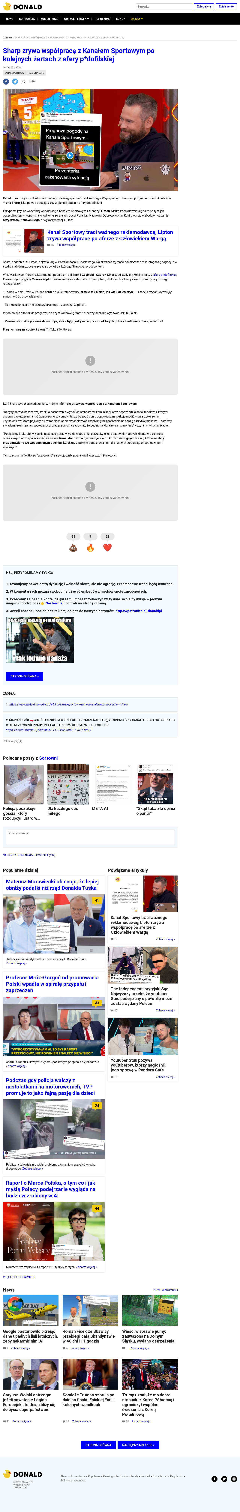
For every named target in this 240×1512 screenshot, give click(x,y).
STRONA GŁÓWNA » (25, 676)
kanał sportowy (14, 73)
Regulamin (176, 1476)
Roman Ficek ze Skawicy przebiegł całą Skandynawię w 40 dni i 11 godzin (89, 1336)
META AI (100, 808)
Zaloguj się (204, 6)
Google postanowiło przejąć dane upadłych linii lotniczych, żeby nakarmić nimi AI (30, 1336)
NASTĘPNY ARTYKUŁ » (138, 1445)
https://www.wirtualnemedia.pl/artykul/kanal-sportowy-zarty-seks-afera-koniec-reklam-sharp (67, 704)
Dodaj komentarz (19, 833)
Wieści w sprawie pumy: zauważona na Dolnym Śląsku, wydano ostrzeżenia (148, 1336)
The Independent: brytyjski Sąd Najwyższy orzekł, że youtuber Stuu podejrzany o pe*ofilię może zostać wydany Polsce (141, 996)
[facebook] (7, 82)
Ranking (108, 1476)
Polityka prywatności (73, 1480)
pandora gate (36, 73)
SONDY (120, 18)
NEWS (9, 18)
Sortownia (54, 603)
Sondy (134, 1476)
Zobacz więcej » (66, 245)
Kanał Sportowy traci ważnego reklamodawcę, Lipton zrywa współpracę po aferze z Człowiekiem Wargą (139, 925)
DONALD (7, 37)
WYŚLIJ (32, 81)
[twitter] (16, 82)
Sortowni (48, 758)
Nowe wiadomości (166, 1290)
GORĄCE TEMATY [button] (75, 18)
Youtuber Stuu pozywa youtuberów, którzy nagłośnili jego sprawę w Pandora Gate (138, 1065)
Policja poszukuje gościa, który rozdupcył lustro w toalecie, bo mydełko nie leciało (22, 818)
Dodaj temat (160, 1476)
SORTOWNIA (27, 18)
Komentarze (77, 1476)
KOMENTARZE (49, 18)
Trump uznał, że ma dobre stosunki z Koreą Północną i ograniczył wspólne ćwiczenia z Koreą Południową (148, 1405)
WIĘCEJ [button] (135, 18)
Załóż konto (226, 6)
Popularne (94, 1476)
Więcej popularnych (19, 1277)
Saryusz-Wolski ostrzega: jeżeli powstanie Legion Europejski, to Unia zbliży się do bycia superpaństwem (29, 1402)
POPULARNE (102, 18)
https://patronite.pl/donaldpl (139, 611)
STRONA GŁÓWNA (98, 1445)
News (64, 1476)
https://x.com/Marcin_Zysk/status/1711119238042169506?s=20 (48, 730)
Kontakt (145, 1476)
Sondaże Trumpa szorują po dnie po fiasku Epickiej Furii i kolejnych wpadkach (88, 1400)
